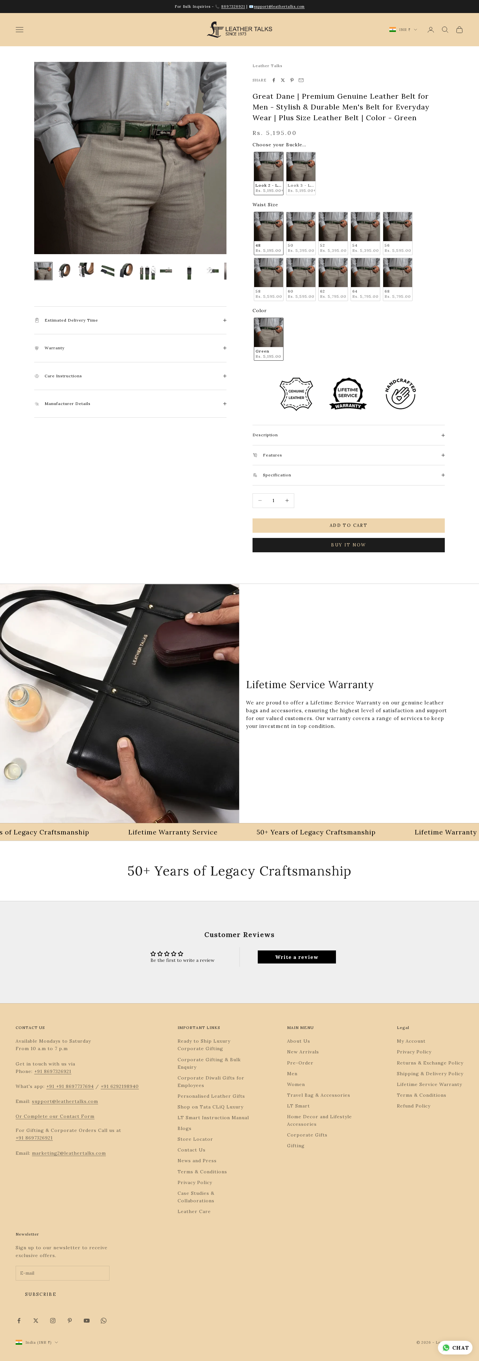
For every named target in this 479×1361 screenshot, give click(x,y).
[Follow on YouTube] (86, 1320)
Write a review (297, 957)
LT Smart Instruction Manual (213, 1118)
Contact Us (192, 1150)
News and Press (197, 1161)
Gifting (296, 1146)
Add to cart (349, 525)
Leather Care (194, 1211)
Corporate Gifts (307, 1135)
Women (296, 1084)
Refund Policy (413, 1106)
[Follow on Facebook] (19, 1320)
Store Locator (195, 1139)
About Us (298, 1041)
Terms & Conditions (202, 1172)
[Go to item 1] (43, 271)
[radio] (268, 173)
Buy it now (348, 545)
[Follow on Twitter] (36, 1320)
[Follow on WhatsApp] (103, 1320)
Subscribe (40, 1294)
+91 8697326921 (52, 1071)
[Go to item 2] (64, 271)
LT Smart (298, 1106)
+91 (51, 1086)
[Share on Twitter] (282, 80)
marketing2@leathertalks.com (69, 1153)
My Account (411, 1041)
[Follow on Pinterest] (69, 1320)
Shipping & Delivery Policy (430, 1074)
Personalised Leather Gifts (211, 1096)
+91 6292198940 (120, 1086)
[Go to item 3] (85, 271)
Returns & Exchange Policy (430, 1063)
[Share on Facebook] (273, 80)
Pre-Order (300, 1063)
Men (292, 1074)
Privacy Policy (195, 1182)
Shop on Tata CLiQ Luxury (210, 1107)
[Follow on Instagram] (53, 1320)
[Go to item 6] (147, 271)
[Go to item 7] (168, 271)
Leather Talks (268, 65)
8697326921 (233, 6)
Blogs (185, 1128)
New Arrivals (303, 1052)
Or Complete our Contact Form (55, 1116)
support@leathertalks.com (279, 6)
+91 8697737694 (75, 1086)
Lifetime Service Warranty (429, 1084)
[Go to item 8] (189, 271)
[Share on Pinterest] (292, 80)
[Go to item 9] (210, 271)
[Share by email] (301, 80)
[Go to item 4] (106, 271)
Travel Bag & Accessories (318, 1095)
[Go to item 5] (127, 271)
